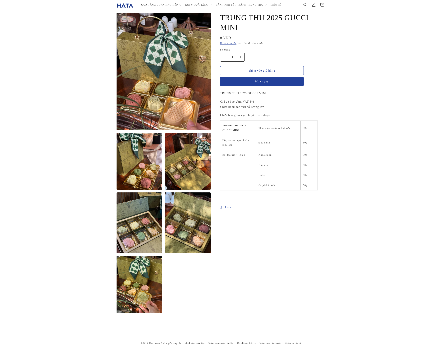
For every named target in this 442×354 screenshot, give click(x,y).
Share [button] (227, 207)
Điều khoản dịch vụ (246, 343)
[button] (161, 5)
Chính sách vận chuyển (270, 343)
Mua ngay (262, 81)
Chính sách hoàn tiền (194, 343)
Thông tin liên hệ (293, 343)
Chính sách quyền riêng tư (220, 343)
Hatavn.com (154, 343)
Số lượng (225, 49)
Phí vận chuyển (228, 43)
